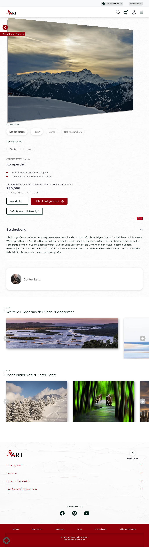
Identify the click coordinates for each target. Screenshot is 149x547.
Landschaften (17, 131)
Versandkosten (100, 529)
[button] (6, 540)
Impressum (59, 529)
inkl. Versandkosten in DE (27, 193)
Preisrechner (135, 3)
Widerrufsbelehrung (127, 529)
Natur (36, 131)
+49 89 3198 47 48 (114, 3)
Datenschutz (37, 529)
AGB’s (79, 529)
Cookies (16, 529)
